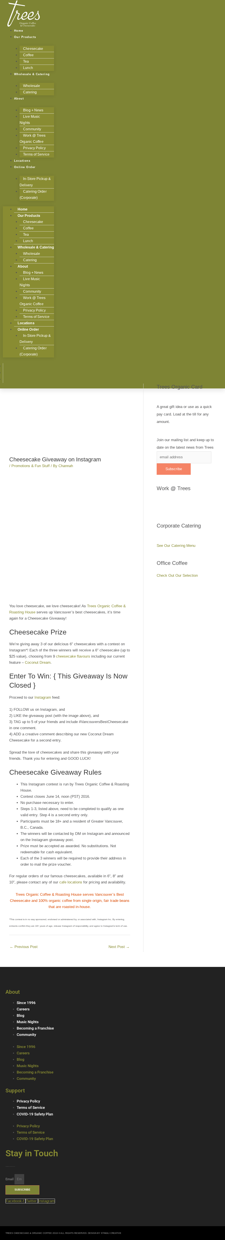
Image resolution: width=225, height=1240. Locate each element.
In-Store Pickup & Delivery (35, 182)
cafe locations (70, 882)
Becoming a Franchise (35, 1028)
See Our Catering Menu (176, 546)
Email (10, 1179)
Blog (20, 1015)
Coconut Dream (38, 662)
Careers (23, 1009)
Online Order (25, 167)
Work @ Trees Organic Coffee (32, 138)
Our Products (25, 37)
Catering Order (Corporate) (33, 194)
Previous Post (24, 947)
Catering (30, 92)
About (19, 98)
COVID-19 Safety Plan (35, 1114)
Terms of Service (36, 154)
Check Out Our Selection (177, 575)
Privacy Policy (28, 1101)
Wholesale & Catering (32, 74)
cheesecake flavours (73, 656)
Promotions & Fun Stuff (30, 466)
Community (26, 1034)
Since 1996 (26, 1003)
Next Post (119, 947)
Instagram (42, 697)
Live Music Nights (30, 120)
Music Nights (28, 1022)
